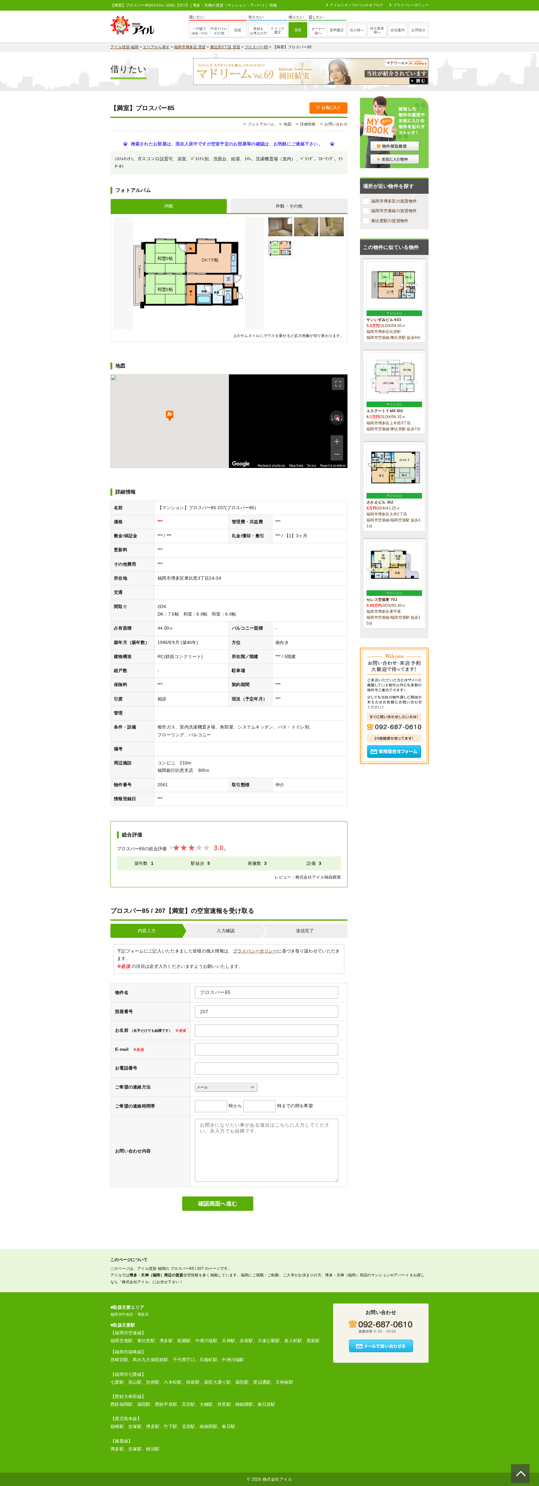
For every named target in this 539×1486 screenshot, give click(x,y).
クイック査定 (277, 30)
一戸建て (199, 31)
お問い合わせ (335, 124)
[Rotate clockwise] (342, 417)
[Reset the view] (336, 418)
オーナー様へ (318, 31)
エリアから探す (156, 47)
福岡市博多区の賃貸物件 (394, 201)
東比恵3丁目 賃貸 (225, 47)
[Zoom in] (337, 441)
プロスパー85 (256, 47)
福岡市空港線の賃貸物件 (394, 210)
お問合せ (418, 30)
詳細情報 (307, 124)
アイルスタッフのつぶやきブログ (356, 5)
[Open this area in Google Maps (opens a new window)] (241, 464)
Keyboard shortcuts (271, 465)
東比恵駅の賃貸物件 (390, 220)
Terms (311, 465)
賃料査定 (337, 30)
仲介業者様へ (377, 30)
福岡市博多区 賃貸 (190, 47)
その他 (219, 31)
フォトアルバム (261, 124)
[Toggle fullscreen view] (338, 384)
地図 (287, 124)
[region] (288, 421)
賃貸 (298, 30)
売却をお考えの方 (258, 31)
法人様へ (357, 30)
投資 (237, 30)
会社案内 (398, 30)
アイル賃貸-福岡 (124, 47)
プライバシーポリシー (411, 5)
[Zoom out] (337, 454)
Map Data (296, 465)
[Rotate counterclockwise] (331, 417)
